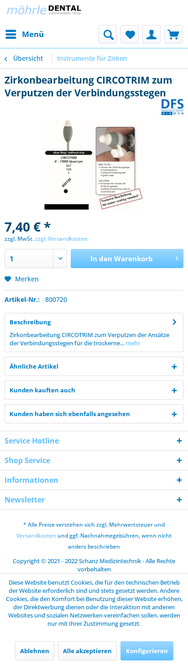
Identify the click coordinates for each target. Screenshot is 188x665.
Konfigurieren (147, 651)
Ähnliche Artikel (34, 366)
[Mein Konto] (151, 34)
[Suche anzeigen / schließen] (108, 34)
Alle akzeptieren (87, 651)
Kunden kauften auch (42, 390)
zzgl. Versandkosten (61, 239)
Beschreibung (30, 322)
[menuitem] (24, 34)
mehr (132, 343)
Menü (33, 34)
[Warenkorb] (173, 34)
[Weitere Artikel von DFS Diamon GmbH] (172, 107)
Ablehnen (34, 651)
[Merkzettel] (129, 34)
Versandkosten (36, 535)
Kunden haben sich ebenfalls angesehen (70, 414)
